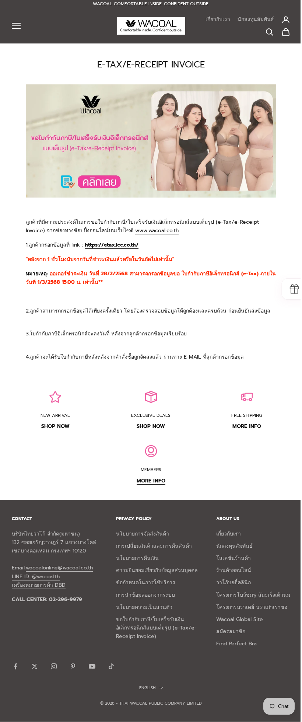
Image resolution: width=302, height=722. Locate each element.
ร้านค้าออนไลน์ (233, 570)
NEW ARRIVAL (55, 415)
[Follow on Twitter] (34, 666)
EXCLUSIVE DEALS (151, 415)
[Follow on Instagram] (53, 666)
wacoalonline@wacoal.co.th (59, 568)
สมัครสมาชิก (230, 631)
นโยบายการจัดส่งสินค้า (142, 534)
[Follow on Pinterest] (73, 666)
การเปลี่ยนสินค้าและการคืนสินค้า (154, 546)
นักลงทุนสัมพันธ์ (256, 19)
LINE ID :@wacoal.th (36, 576)
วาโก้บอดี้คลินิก (233, 582)
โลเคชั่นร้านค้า (233, 558)
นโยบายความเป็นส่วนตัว (144, 607)
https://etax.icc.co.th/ (111, 245)
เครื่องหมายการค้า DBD (39, 585)
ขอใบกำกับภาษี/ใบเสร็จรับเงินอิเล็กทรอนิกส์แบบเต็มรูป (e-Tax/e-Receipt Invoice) (156, 627)
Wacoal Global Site (239, 619)
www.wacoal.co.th (157, 230)
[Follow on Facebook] (15, 666)
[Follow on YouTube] (92, 666)
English (147, 688)
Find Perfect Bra (236, 644)
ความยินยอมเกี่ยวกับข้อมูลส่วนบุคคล (157, 570)
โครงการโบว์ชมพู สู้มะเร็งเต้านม (253, 595)
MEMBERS (151, 469)
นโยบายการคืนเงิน (137, 558)
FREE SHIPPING (246, 415)
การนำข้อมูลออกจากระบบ (145, 595)
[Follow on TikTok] (111, 666)
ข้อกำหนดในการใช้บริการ (145, 582)
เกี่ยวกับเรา (218, 19)
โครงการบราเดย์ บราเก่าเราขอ (251, 607)
